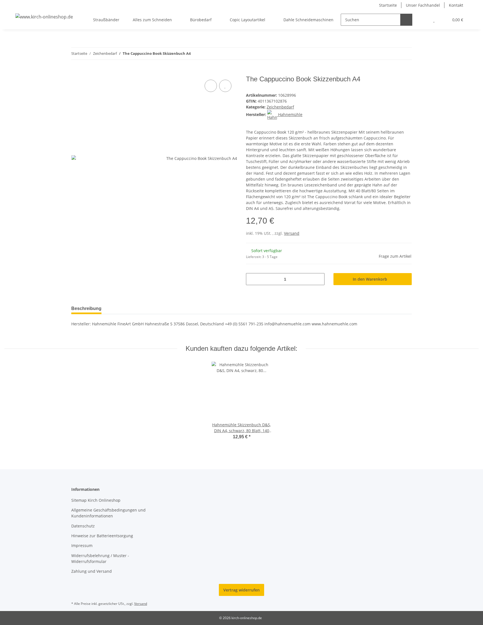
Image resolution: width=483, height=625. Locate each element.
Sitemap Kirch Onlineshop (95, 500)
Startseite (388, 5)
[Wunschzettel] (434, 19)
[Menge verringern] (252, 279)
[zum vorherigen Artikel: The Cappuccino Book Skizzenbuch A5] (394, 54)
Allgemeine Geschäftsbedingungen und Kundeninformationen (108, 513)
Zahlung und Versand (91, 571)
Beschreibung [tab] (86, 308)
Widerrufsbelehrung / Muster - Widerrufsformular (100, 558)
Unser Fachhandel (423, 5)
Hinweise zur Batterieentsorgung (102, 535)
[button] (423, 19)
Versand (291, 233)
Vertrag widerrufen (241, 590)
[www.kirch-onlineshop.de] (44, 16)
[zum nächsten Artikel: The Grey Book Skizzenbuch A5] (406, 54)
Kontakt (456, 5)
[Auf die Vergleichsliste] (211, 86)
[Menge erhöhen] (318, 279)
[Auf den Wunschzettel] (225, 86)
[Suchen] (406, 20)
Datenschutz (83, 526)
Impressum (82, 545)
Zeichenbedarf (280, 107)
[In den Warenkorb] (75, 72)
